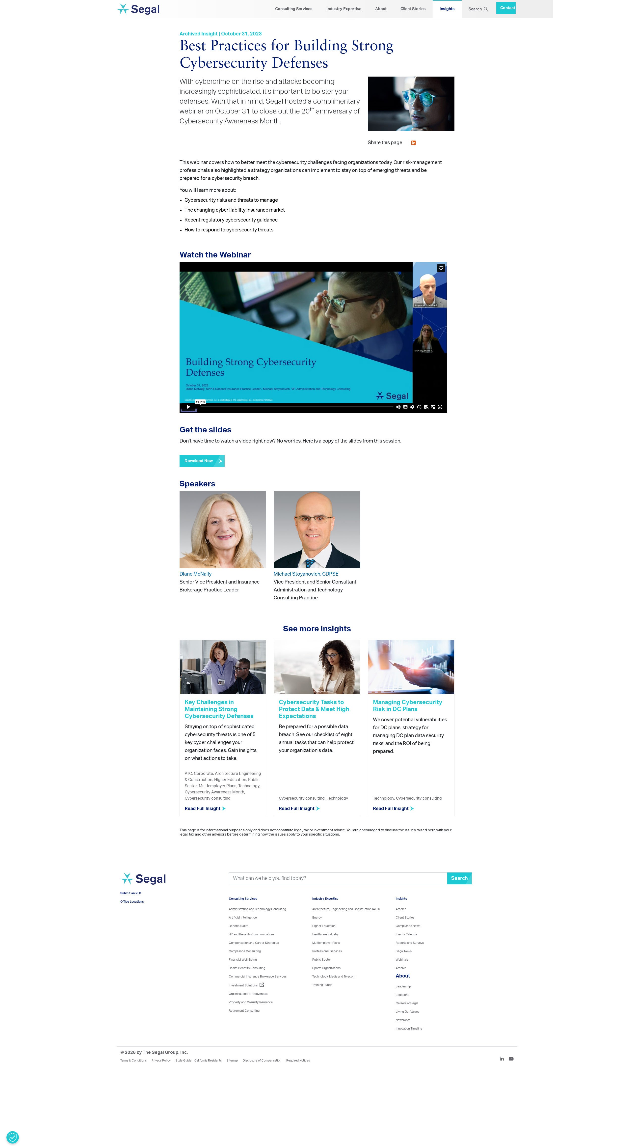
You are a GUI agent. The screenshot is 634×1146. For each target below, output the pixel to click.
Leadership (403, 986)
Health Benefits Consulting (247, 968)
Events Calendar (407, 934)
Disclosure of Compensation (262, 1061)
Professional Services (327, 951)
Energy (317, 918)
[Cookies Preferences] (12, 1137)
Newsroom (403, 1020)
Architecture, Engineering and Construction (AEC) (346, 909)
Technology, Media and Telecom (333, 977)
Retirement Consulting (244, 1011)
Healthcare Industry (325, 934)
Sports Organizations (326, 968)
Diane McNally (195, 574)
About (381, 9)
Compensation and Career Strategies (254, 943)
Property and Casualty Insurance (251, 1002)
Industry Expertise (343, 9)
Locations (402, 995)
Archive (401, 968)
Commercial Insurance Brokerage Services (258, 977)
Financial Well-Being (243, 960)
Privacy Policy (161, 1061)
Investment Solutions (243, 985)
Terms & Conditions (133, 1061)
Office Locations (132, 909)
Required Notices (298, 1061)
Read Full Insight (203, 809)
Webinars (402, 960)
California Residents (208, 1061)
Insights (447, 9)
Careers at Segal (407, 1003)
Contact (507, 6)
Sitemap (232, 1061)
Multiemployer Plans (326, 943)
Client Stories (413, 9)
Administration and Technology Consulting (257, 909)
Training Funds (322, 985)
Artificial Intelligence (243, 918)
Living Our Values (407, 1012)
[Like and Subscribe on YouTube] (511, 1060)
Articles (401, 909)
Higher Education (324, 926)
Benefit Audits (238, 926)
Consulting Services (294, 9)
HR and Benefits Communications (251, 934)
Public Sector (321, 960)
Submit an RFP (130, 900)
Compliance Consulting (245, 951)
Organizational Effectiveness (248, 994)
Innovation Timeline (409, 1029)
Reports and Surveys (410, 943)
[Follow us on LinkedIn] (504, 1060)
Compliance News (408, 926)
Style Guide (183, 1061)
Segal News (404, 951)
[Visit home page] (142, 885)
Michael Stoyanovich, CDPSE (306, 574)
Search (476, 9)
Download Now (199, 461)
